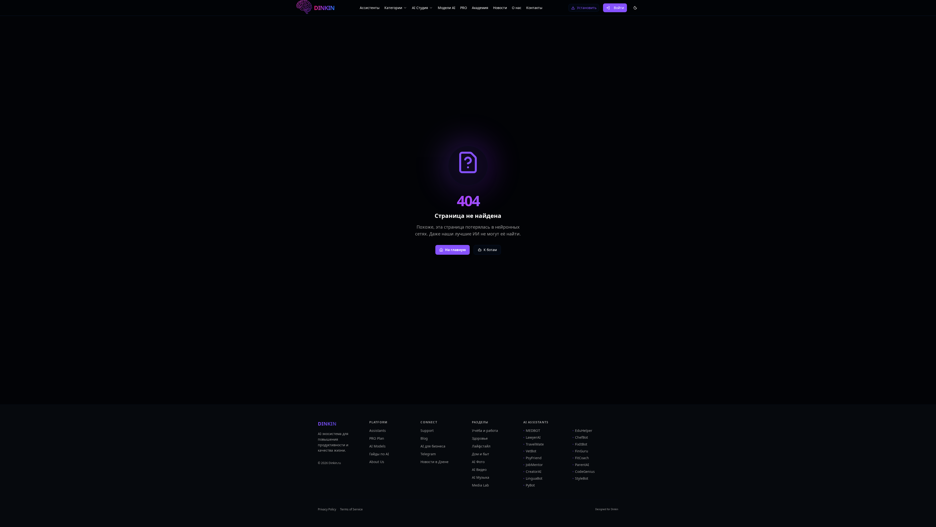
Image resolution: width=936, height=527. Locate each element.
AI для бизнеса (432, 446)
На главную (455, 249)
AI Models (377, 446)
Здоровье (480, 438)
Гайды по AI (379, 454)
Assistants (377, 430)
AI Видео (479, 469)
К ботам (490, 249)
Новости (500, 7)
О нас (516, 7)
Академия (480, 7)
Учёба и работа (485, 430)
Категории (393, 7)
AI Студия (420, 7)
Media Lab (480, 485)
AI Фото (478, 461)
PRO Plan (376, 438)
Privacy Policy (327, 509)
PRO (463, 7)
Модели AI (446, 7)
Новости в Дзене (434, 461)
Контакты (534, 7)
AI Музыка (480, 477)
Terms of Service (351, 509)
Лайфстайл (481, 446)
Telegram (428, 454)
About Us (376, 461)
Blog (424, 438)
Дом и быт (480, 454)
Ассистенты (370, 7)
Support (427, 430)
